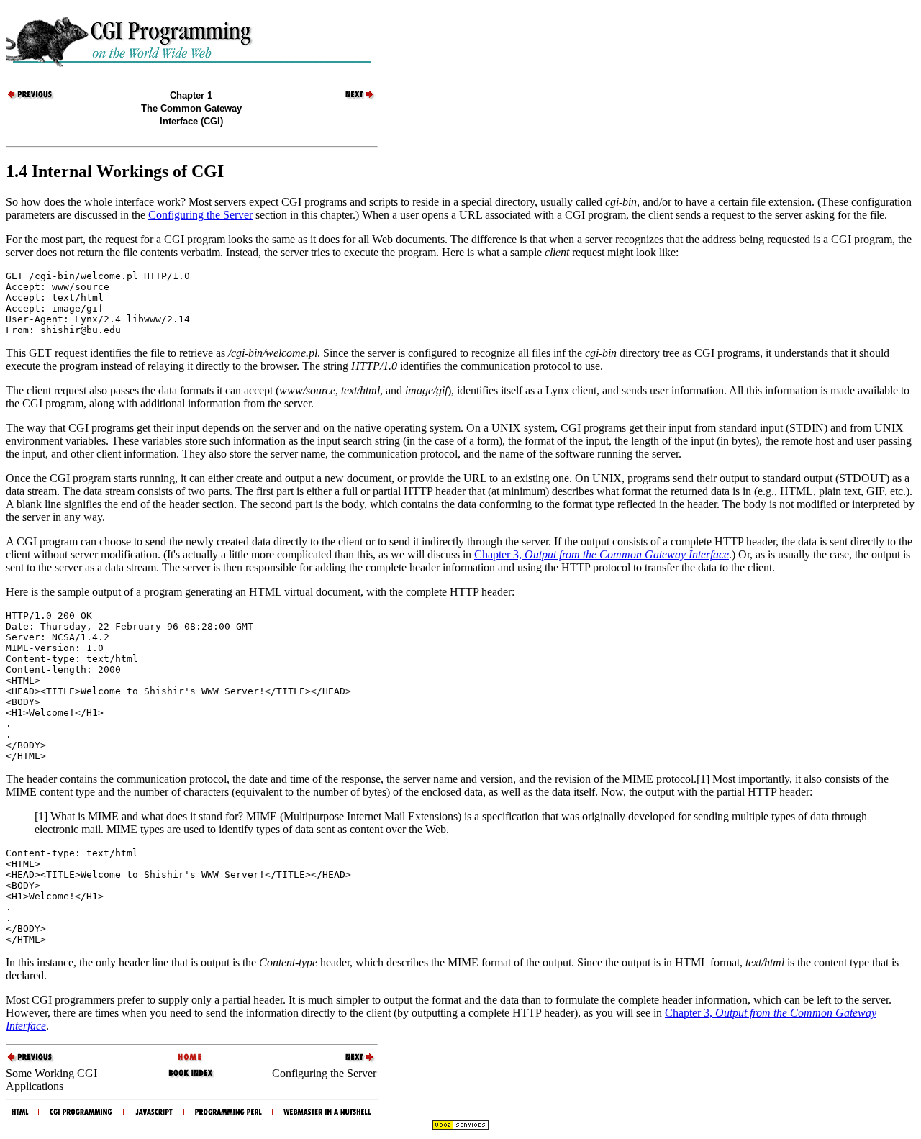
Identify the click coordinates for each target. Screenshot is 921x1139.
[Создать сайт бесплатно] (460, 1126)
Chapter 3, (601, 554)
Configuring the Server (200, 215)
